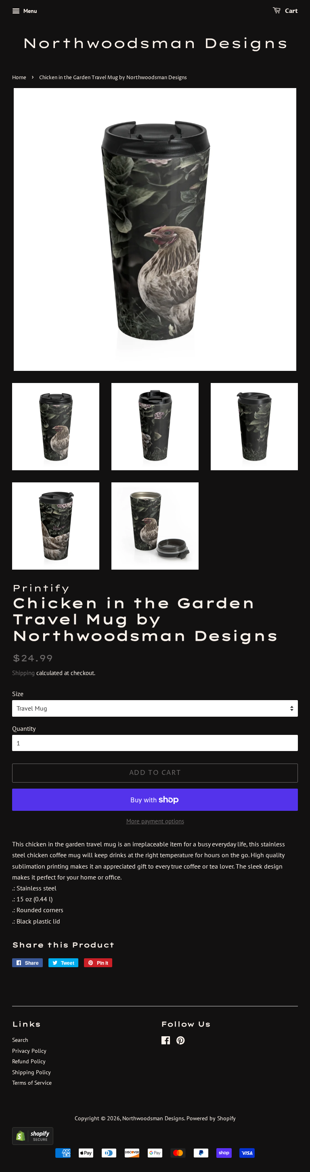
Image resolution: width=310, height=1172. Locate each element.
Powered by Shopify (211, 1118)
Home (19, 77)
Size (17, 694)
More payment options (155, 821)
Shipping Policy (31, 1072)
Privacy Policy (29, 1050)
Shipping (23, 673)
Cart (291, 11)
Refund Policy (29, 1061)
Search (20, 1040)
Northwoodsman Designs (155, 43)
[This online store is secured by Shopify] (32, 1142)
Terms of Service (32, 1082)
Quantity (24, 728)
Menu (29, 11)
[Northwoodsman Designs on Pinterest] (180, 1042)
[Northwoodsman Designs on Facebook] (165, 1042)
